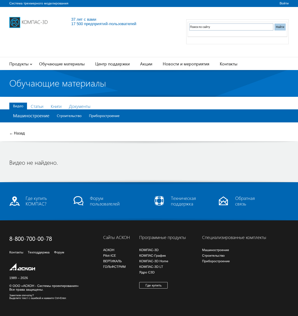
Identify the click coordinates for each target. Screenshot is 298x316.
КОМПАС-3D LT (151, 267)
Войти (284, 3)
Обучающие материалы (62, 64)
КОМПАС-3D (149, 250)
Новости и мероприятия (186, 64)
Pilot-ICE (109, 255)
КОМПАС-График (152, 255)
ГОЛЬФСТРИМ (114, 267)
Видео (18, 105)
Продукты (19, 64)
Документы (79, 106)
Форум (59, 252)
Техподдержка (39, 252)
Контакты (228, 64)
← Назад (17, 133)
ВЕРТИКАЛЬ (112, 261)
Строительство (69, 115)
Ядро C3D (147, 272)
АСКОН (108, 250)
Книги (56, 106)
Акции (146, 64)
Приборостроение (104, 115)
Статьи (37, 106)
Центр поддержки (112, 64)
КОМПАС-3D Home (153, 261)
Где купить (154, 285)
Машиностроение (31, 115)
